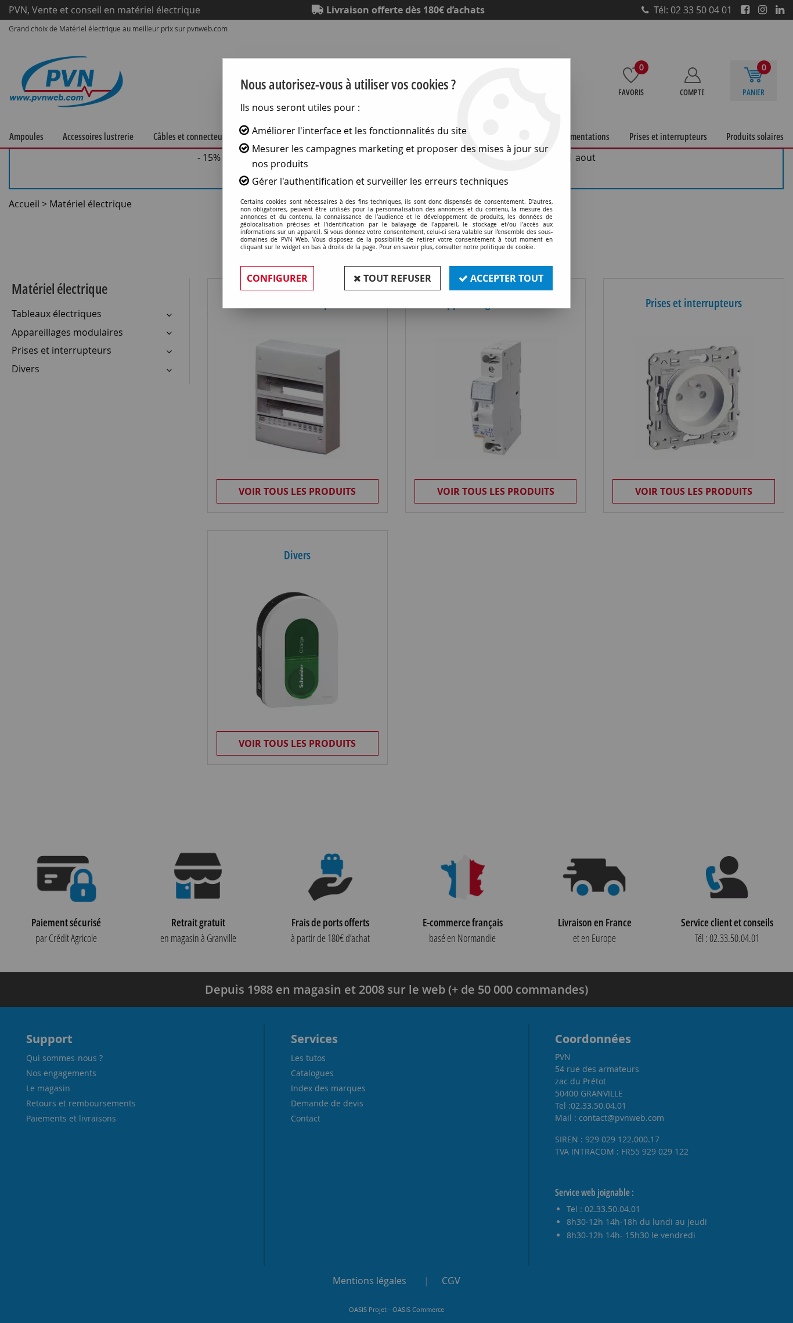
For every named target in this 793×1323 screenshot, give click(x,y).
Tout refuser (396, 278)
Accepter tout (505, 278)
